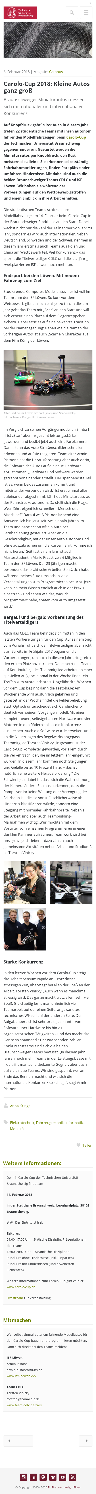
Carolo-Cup (76, 137)
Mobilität (17, 1128)
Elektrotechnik (22, 1122)
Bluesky (52, 1477)
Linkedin (33, 1477)
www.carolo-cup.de (21, 1287)
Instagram (23, 1477)
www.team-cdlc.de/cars (24, 1405)
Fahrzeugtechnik (50, 1122)
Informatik (74, 1122)
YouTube (62, 1477)
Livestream (15, 1298)
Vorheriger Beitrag (18, 1441)
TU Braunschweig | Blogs (64, 1487)
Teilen (87, 1145)
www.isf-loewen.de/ (21, 1376)
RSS (72, 1477)
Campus (56, 71)
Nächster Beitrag (85, 1441)
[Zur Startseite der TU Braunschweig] (20, 12)
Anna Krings (20, 1105)
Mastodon (43, 1477)
